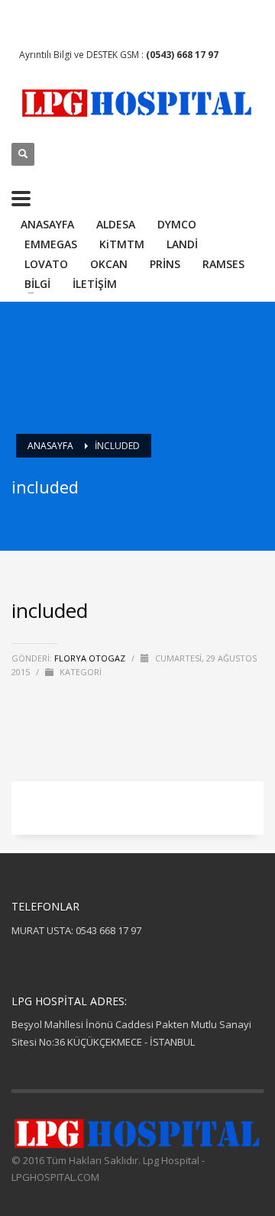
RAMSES (223, 264)
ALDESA (115, 224)
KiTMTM (121, 244)
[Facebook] (22, 19)
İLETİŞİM (95, 284)
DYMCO (176, 224)
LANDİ (182, 244)
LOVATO (46, 264)
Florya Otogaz (91, 658)
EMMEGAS (50, 244)
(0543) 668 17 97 (182, 54)
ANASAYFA (47, 224)
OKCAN (109, 264)
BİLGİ (37, 284)
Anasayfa (50, 445)
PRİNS (165, 264)
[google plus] (45, 19)
